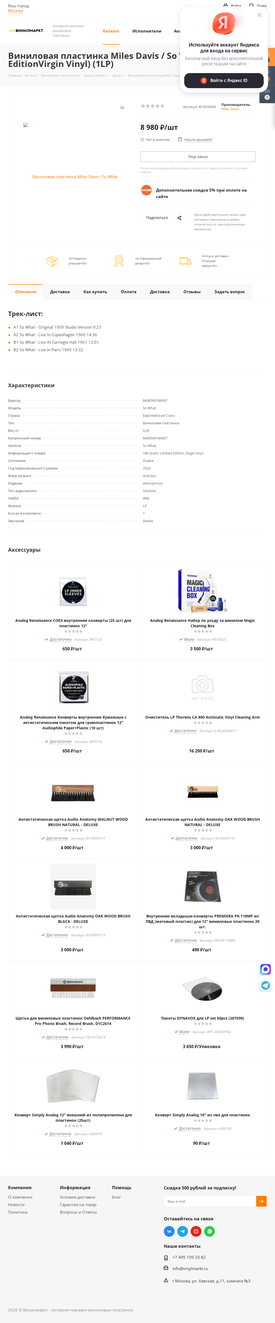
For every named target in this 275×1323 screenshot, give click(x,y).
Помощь (121, 1188)
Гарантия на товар (78, 1204)
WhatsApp (209, 1231)
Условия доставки (77, 1197)
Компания (19, 1188)
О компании (20, 1197)
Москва (15, 10)
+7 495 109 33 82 (189, 1257)
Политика (17, 1212)
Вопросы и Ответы (78, 1212)
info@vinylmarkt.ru (190, 1268)
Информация (75, 1188)
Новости (16, 1204)
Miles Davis (230, 108)
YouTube (196, 1231)
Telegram (182, 1231)
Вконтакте (169, 1231)
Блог (116, 1197)
